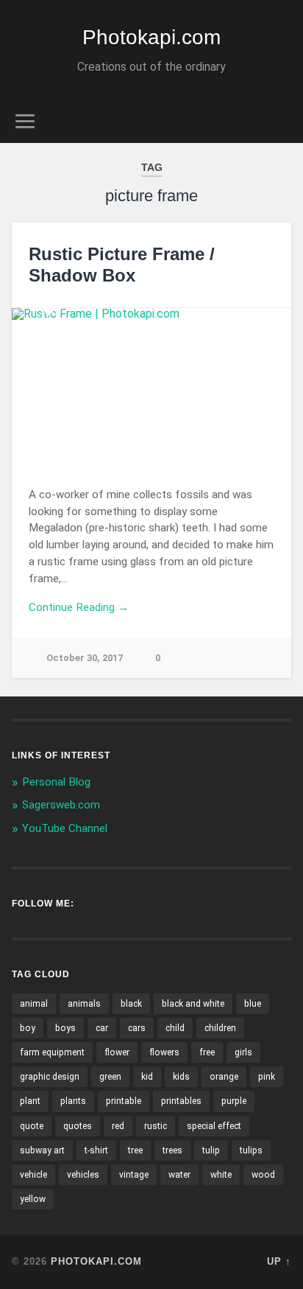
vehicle (33, 1175)
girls (243, 1052)
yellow (33, 1199)
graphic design (49, 1077)
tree (135, 1150)
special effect (214, 1126)
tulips (251, 1150)
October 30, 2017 (84, 657)
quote (31, 1126)
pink (266, 1077)
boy (27, 1028)
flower (116, 1052)
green (110, 1077)
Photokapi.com (151, 37)
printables (181, 1101)
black (131, 1004)
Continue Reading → (79, 607)
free (207, 1052)
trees (172, 1150)
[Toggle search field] (279, 121)
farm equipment (52, 1052)
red (118, 1126)
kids (181, 1077)
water (179, 1175)
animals (84, 1004)
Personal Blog (56, 782)
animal (34, 1004)
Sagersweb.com (61, 804)
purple (233, 1101)
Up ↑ (279, 1261)
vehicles (83, 1175)
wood (263, 1175)
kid (147, 1077)
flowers (164, 1052)
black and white (193, 1004)
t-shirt (96, 1150)
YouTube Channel (64, 828)
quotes (77, 1126)
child (175, 1028)
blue (252, 1004)
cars (137, 1028)
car (102, 1028)
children (220, 1028)
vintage (134, 1175)
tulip (211, 1150)
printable (123, 1101)
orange (224, 1077)
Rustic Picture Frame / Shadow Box (122, 264)
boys (65, 1028)
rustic (155, 1126)
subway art (42, 1150)
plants (73, 1101)
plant (30, 1101)
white (221, 1175)
